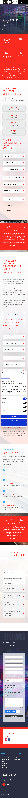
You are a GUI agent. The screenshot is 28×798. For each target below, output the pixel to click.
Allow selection (14, 420)
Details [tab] (14, 376)
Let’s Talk (6, 784)
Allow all (14, 416)
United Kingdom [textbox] (10, 676)
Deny (14, 424)
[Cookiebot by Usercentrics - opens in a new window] (21, 373)
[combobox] (14, 676)
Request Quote (14, 716)
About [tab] (23, 376)
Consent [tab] (5, 376)
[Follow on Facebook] (9, 739)
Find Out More (14, 246)
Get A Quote (8, 205)
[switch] (25, 403)
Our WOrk (7, 211)
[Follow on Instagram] (6, 739)
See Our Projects (14, 314)
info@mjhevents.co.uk (19, 757)
